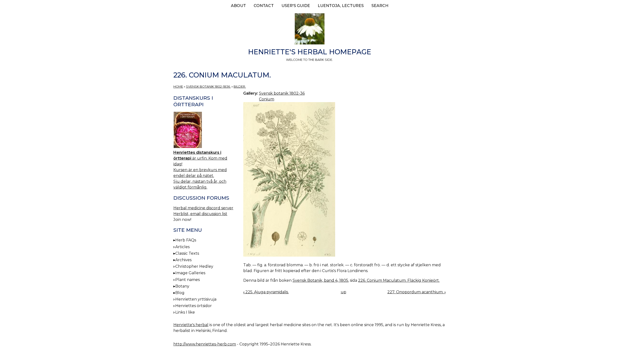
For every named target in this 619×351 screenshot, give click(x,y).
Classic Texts (187, 253)
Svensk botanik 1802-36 (282, 93)
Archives (183, 260)
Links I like (185, 312)
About (238, 5)
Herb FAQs (185, 240)
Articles (182, 247)
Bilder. (240, 86)
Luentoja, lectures (341, 5)
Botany (182, 286)
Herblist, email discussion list (200, 213)
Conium (266, 99)
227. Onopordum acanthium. (416, 292)
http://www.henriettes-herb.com (204, 344)
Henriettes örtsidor (193, 305)
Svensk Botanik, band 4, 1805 (320, 280)
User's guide (295, 5)
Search (379, 5)
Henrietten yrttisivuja (195, 299)
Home (178, 86)
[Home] (309, 29)
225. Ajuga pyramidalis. (266, 292)
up (343, 292)
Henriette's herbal (190, 325)
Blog (179, 292)
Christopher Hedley (194, 266)
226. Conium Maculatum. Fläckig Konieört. (399, 280)
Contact (264, 5)
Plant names (187, 279)
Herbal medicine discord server (203, 208)
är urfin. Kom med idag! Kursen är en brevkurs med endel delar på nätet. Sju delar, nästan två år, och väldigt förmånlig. (200, 170)
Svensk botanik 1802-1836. (208, 86)
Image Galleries (190, 273)
